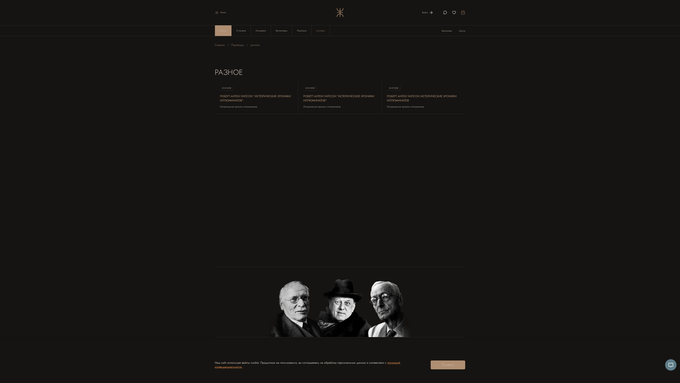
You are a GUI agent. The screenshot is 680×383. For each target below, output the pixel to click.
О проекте (241, 30)
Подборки (302, 30)
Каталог (223, 30)
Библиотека (447, 30)
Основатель (261, 30)
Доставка (320, 30)
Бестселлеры (281, 30)
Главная (220, 45)
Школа (462, 30)
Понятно (447, 364)
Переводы (237, 45)
